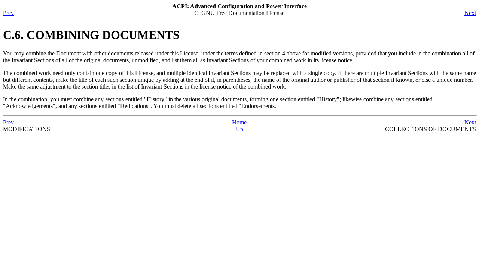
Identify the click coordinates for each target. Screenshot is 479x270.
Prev (8, 13)
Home (239, 122)
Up (239, 129)
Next (470, 13)
